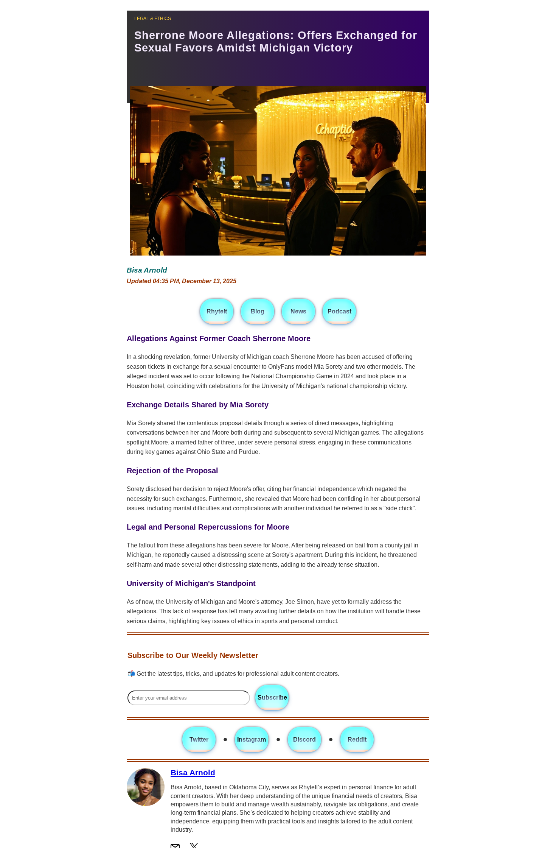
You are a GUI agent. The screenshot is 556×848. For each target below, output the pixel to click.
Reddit (357, 739)
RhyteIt (217, 311)
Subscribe (272, 697)
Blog (257, 311)
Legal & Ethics (152, 18)
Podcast (339, 311)
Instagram (251, 739)
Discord (304, 739)
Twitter (198, 739)
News (298, 311)
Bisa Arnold (193, 772)
